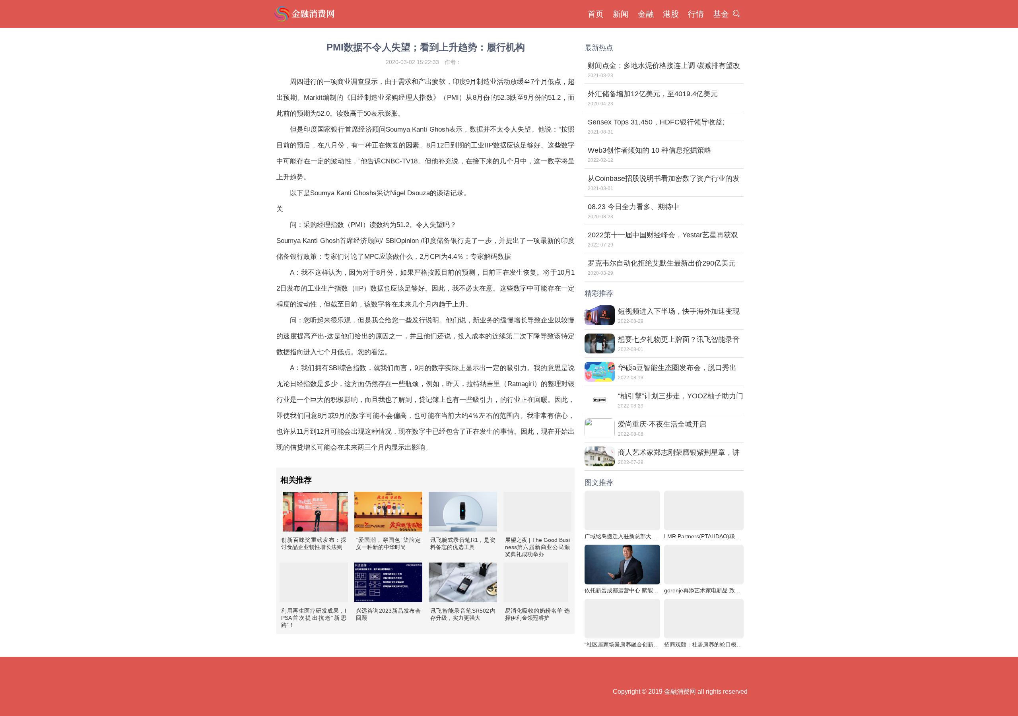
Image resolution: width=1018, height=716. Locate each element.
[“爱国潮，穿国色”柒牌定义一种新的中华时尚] (388, 512)
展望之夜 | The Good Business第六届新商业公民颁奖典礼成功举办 (537, 547)
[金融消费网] (305, 13)
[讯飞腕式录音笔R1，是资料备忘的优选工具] (463, 512)
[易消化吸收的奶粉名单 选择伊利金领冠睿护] (536, 582)
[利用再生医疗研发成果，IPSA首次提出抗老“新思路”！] (314, 582)
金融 (646, 14)
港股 (671, 14)
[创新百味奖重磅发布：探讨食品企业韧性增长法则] (315, 512)
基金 (721, 14)
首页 (596, 14)
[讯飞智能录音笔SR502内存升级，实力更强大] (463, 582)
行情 (696, 14)
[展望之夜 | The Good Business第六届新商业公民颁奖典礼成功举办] (537, 512)
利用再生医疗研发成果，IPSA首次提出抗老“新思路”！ (313, 617)
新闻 (621, 14)
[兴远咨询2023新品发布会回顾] (388, 582)
